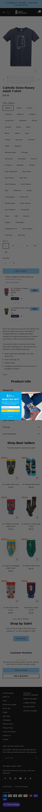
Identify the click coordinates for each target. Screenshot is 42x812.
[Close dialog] (41, 393)
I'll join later (10, 416)
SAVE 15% (10, 410)
